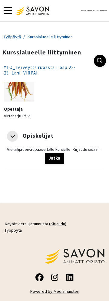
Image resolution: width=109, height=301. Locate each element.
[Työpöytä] (32, 10)
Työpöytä (12, 37)
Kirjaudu (104, 10)
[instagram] (54, 278)
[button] (12, 136)
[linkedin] (69, 278)
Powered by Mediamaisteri (54, 291)
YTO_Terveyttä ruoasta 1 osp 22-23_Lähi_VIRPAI (39, 70)
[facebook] (39, 278)
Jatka (54, 158)
